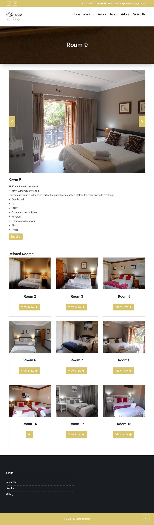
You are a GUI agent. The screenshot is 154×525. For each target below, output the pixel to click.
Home (76, 14)
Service (101, 14)
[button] (12, 121)
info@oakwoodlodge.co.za (131, 3)
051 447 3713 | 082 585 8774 (98, 3)
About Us (88, 14)
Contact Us (139, 14)
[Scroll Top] (145, 518)
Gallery (125, 14)
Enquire (16, 236)
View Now (28, 307)
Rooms (114, 14)
